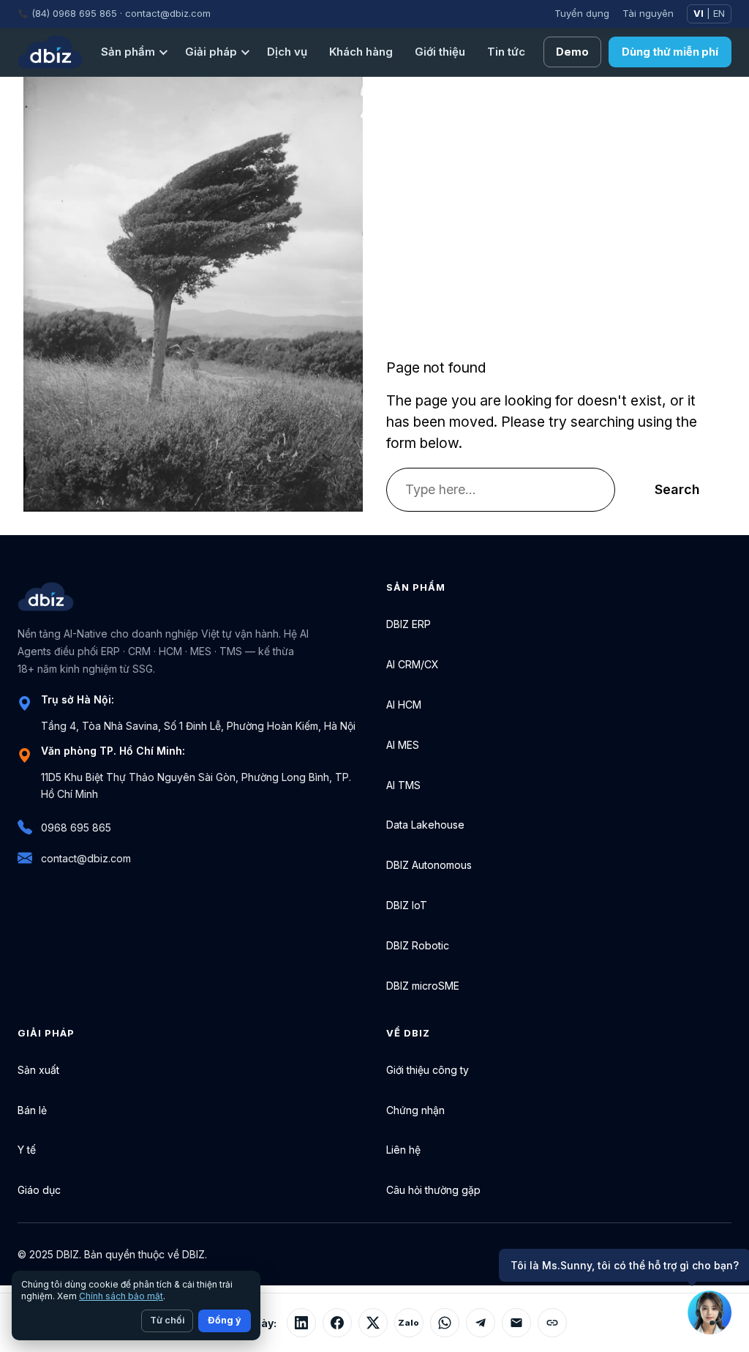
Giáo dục (39, 1190)
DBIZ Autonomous (429, 865)
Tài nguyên (648, 13)
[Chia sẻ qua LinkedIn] (301, 1322)
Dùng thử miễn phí (670, 51)
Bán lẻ (32, 1110)
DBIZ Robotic (417, 945)
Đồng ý (224, 1320)
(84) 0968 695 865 (74, 13)
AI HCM (403, 704)
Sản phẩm (128, 52)
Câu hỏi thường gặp (433, 1190)
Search (677, 489)
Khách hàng (361, 52)
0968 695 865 (76, 827)
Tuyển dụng (581, 13)
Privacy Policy (596, 1254)
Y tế (27, 1149)
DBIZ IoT (406, 905)
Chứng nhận (415, 1110)
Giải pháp (211, 52)
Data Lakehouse (425, 824)
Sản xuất (38, 1070)
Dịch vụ (287, 52)
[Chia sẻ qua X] (373, 1322)
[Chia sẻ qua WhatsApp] (444, 1322)
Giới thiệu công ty (427, 1070)
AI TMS (403, 785)
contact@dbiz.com (168, 13)
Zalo (408, 1323)
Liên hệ (403, 1149)
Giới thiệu (440, 52)
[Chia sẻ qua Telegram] (480, 1322)
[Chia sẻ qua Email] (516, 1322)
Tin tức (506, 52)
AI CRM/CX (412, 664)
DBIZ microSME (422, 985)
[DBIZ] (50, 52)
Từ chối (167, 1320)
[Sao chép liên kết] (552, 1322)
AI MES (402, 745)
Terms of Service (689, 1254)
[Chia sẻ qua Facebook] (337, 1322)
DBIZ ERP (408, 624)
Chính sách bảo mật (121, 1296)
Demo (572, 51)
